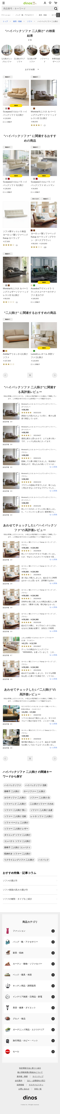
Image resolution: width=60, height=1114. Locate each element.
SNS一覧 (38, 1089)
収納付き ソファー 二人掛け (17, 853)
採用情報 (20, 1085)
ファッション (5, 15)
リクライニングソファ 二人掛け (19, 860)
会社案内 (18, 1081)
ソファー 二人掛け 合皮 (41, 810)
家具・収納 (43, 15)
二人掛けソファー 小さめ (41, 804)
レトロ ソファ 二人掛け (41, 816)
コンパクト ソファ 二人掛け (17, 841)
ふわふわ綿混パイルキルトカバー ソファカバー (37, 637)
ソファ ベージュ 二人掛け (16, 822)
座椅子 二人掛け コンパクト (17, 847)
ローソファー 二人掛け (34, 791)
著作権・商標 (22, 1076)
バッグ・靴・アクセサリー (24, 15)
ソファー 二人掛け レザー (16, 828)
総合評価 (7, 421)
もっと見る (53, 467)
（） (44, 125)
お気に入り (50, 3)
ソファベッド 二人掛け (15, 804)
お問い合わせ (23, 1089)
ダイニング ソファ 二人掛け (17, 835)
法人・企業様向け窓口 (36, 1081)
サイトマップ (38, 1076)
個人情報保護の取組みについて (30, 1072)
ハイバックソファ (12, 785)
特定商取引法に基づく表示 (30, 1068)
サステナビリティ (36, 1085)
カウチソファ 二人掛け (15, 797)
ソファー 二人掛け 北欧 (15, 816)
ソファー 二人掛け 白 (40, 797)
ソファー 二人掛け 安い (15, 810)
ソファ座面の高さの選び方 (15, 890)
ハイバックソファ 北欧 (36, 785)
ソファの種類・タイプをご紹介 (17, 899)
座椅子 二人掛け (11, 791)
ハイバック (43, 860)
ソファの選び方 (10, 880)
